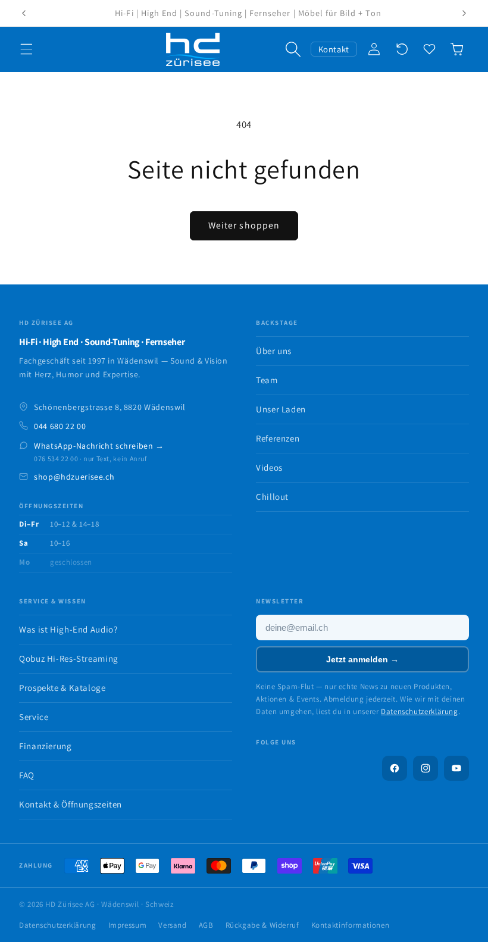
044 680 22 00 (60, 426)
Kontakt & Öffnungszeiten (70, 804)
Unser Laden (281, 409)
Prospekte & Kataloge (62, 687)
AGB (206, 925)
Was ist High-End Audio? (68, 629)
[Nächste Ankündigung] (464, 13)
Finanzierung (45, 746)
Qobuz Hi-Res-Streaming (68, 658)
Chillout (272, 496)
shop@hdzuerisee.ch (74, 476)
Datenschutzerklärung (419, 711)
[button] (26, 49)
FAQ (27, 775)
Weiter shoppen (244, 225)
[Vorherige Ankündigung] (24, 13)
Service (33, 716)
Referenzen (277, 438)
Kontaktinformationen (350, 925)
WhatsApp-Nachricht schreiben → (99, 445)
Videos (269, 467)
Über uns (274, 350)
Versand (172, 925)
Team (267, 380)
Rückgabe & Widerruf (262, 925)
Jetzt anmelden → (362, 659)
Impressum (127, 925)
